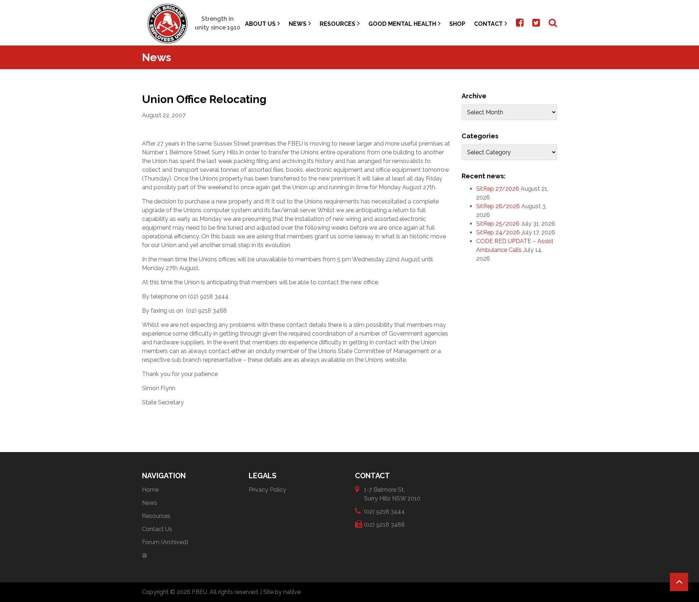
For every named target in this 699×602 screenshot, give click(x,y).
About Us (260, 23)
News (298, 23)
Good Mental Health (402, 23)
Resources (337, 23)
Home (150, 489)
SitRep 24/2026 (498, 232)
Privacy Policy (267, 489)
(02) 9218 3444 (384, 511)
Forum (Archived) (165, 542)
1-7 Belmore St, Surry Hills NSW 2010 (392, 494)
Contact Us (157, 529)
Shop (457, 23)
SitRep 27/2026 (497, 188)
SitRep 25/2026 (498, 223)
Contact (488, 23)
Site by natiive (282, 592)
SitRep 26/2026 (498, 206)
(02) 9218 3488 (384, 524)
